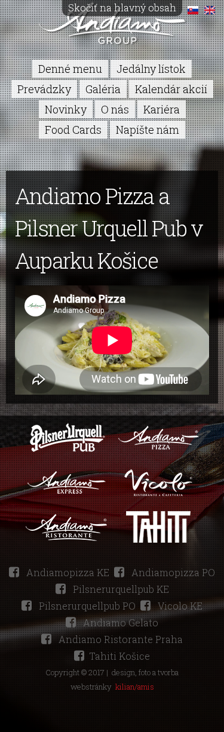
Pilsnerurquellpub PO (86, 605)
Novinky (66, 109)
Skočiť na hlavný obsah (122, 7)
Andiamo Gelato (119, 622)
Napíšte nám (147, 130)
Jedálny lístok (151, 69)
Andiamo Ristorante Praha (119, 639)
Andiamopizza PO (172, 572)
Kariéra (161, 109)
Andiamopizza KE (66, 572)
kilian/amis (134, 686)
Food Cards (73, 130)
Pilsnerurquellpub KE (119, 589)
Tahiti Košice (119, 656)
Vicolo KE (178, 605)
